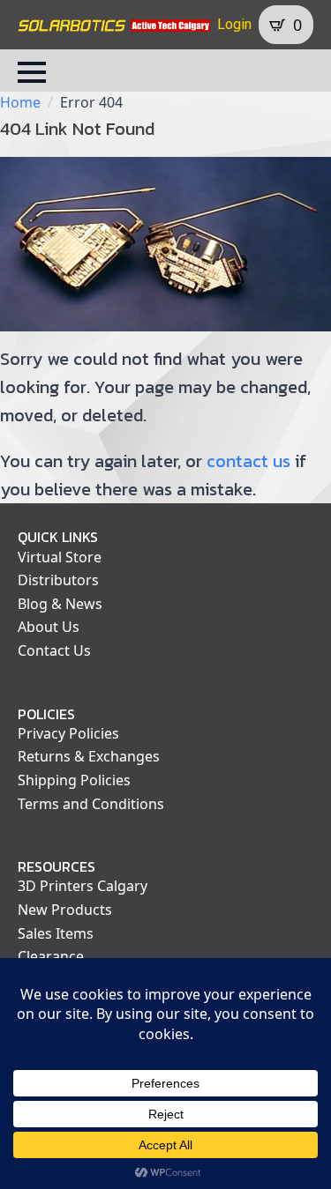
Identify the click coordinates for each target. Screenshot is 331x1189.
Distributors (58, 580)
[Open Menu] (32, 72)
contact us (248, 461)
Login (234, 24)
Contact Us (54, 650)
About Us (48, 626)
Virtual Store (60, 557)
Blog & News (60, 603)
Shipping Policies (74, 780)
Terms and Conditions (91, 804)
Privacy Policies (68, 733)
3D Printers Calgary (82, 885)
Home (20, 102)
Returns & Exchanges (89, 756)
